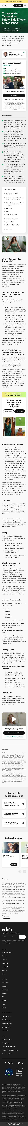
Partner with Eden (7, 1023)
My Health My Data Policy (9, 1046)
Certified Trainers (6, 1027)
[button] (14, 719)
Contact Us (5, 1000)
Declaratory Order (17, 157)
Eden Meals (5, 1030)
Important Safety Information (10, 1050)
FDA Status (9, 208)
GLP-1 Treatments (7, 952)
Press (3, 1004)
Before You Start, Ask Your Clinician (13, 225)
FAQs (3, 997)
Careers (4, 1007)
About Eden (5, 982)
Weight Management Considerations (11, 215)
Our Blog (4, 986)
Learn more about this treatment (14, 99)
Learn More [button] (8, 411)
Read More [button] (13, 864)
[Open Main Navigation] (26, 5)
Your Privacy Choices (7, 1054)
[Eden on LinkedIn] (19, 1063)
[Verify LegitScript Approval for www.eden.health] (9, 1072)
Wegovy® (4, 959)
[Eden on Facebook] (5, 1063)
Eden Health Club (6, 1016)
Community (5, 990)
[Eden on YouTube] (22, 1063)
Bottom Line (9, 229)
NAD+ (3, 974)
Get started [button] (18, 5)
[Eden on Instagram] (9, 1063)
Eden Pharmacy (6, 1020)
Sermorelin (5, 970)
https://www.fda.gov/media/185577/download (13, 897)
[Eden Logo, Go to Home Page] (4, 6)
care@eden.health (13, 1108)
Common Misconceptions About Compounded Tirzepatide (15, 198)
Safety (7, 211)
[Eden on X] (12, 1063)
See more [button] (6, 916)
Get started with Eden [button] (14, 732)
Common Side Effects (12, 219)
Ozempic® (5, 956)
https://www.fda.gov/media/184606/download (13, 889)
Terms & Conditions (7, 1039)
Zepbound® (5, 963)
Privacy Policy (5, 1043)
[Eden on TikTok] (16, 1063)
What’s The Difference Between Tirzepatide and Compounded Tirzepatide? (14, 204)
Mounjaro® (5, 966)
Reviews (4, 993)
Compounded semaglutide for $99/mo (14, 1)
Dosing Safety (9, 222)
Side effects (5, 603)
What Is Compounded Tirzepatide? (12, 193)
